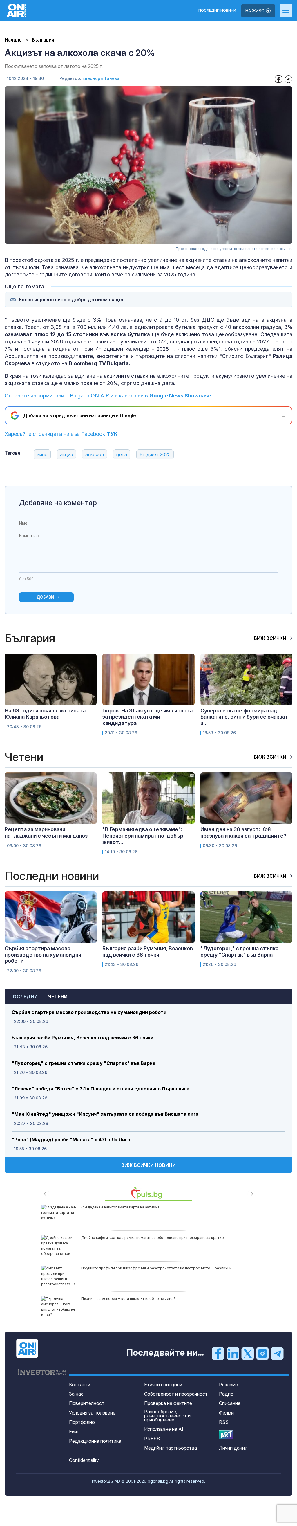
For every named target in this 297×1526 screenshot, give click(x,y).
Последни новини (217, 10)
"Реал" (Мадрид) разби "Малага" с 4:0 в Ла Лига (71, 1139)
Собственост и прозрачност (176, 1394)
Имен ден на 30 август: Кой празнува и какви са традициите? (243, 832)
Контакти (79, 1385)
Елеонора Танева (100, 78)
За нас (76, 1394)
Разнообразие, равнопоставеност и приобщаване (167, 1416)
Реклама (228, 1385)
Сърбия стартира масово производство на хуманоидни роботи (89, 1012)
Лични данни (233, 1448)
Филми (226, 1413)
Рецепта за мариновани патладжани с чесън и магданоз (46, 832)
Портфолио (82, 1422)
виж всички (270, 638)
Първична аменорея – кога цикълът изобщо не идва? (128, 1298)
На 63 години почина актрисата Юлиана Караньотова (45, 714)
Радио (226, 1394)
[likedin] (233, 1353)
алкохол (94, 454)
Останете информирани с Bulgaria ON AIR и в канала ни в (109, 396)
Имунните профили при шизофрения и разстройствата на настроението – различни (156, 1268)
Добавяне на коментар (58, 503)
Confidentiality (84, 1460)
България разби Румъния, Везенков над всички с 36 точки (82, 1038)
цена (121, 454)
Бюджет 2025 (155, 454)
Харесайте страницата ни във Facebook (61, 434)
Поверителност (86, 1403)
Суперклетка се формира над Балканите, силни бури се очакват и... (244, 717)
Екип (74, 1432)
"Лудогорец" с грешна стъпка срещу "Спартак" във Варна (83, 1063)
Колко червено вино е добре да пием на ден (72, 300)
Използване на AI (163, 1429)
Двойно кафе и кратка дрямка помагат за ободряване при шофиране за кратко (152, 1237)
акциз (66, 454)
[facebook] (218, 1353)
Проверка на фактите (168, 1403)
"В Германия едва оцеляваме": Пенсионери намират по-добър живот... (142, 835)
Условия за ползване (92, 1413)
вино (42, 454)
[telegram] (277, 1353)
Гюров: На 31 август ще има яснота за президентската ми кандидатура (147, 717)
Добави (45, 597)
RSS (224, 1422)
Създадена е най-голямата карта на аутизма (120, 1207)
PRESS (152, 1439)
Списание (229, 1403)
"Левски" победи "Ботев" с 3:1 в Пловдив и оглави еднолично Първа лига (100, 1089)
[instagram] (262, 1353)
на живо (255, 10)
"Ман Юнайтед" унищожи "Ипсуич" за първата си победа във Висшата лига (105, 1114)
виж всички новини (148, 1165)
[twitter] (247, 1353)
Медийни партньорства (170, 1448)
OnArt (226, 1434)
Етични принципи (163, 1385)
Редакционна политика (95, 1441)
